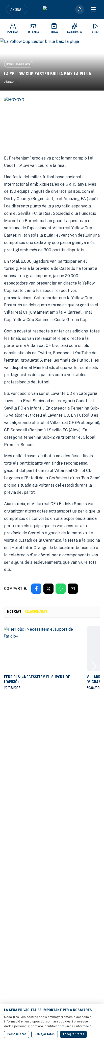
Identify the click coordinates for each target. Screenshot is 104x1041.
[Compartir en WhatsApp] (61, 589)
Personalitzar (16, 1034)
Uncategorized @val (18, 64)
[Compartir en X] (48, 589)
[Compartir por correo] (73, 589)
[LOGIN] (79, 9)
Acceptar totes (73, 1034)
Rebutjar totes (45, 1034)
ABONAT (16, 9)
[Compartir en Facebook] (36, 589)
